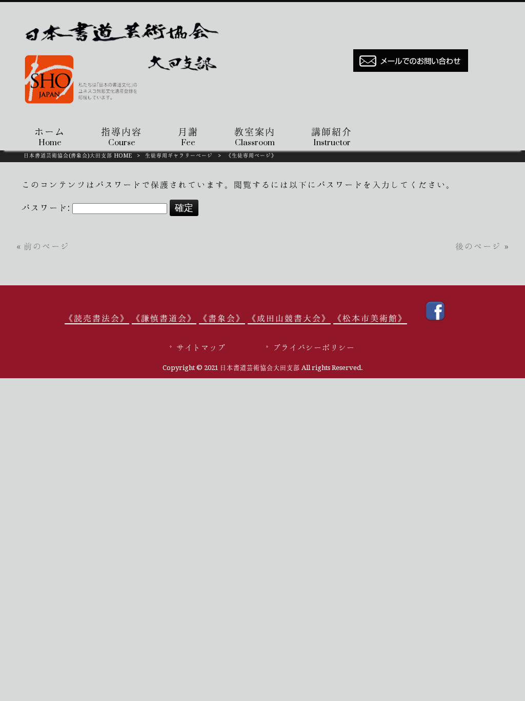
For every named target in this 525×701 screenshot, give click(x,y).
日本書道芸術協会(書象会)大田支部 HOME (78, 155)
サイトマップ (201, 348)
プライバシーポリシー (314, 348)
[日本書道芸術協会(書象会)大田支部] (124, 107)
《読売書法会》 (97, 318)
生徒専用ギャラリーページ (179, 155)
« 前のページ (43, 246)
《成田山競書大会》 (289, 318)
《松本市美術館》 (370, 318)
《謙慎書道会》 (164, 318)
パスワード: (47, 208)
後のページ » (482, 246)
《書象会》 (222, 318)
